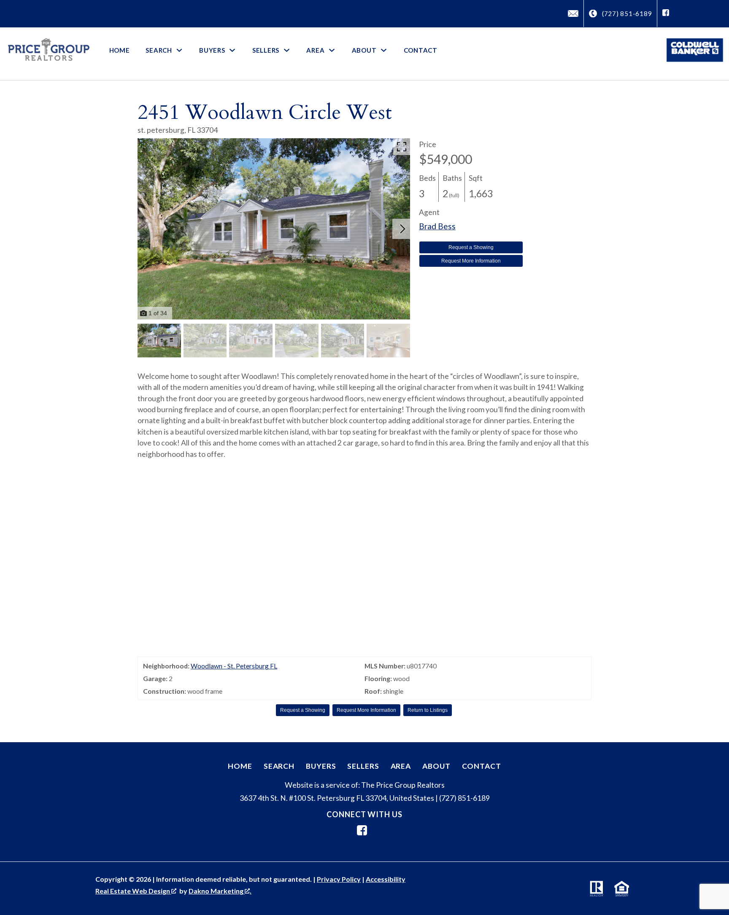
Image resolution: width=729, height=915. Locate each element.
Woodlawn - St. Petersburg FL (234, 666)
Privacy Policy (339, 879)
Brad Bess (437, 226)
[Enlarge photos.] (401, 146)
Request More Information (471, 261)
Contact (420, 50)
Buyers (321, 766)
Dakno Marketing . (220, 891)
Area (401, 766)
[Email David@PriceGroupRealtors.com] (573, 13)
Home (119, 50)
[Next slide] (402, 229)
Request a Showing (471, 247)
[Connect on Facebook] (665, 13)
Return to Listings (428, 710)
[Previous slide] (145, 229)
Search (279, 766)
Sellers (363, 766)
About (436, 766)
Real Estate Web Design (133, 891)
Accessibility (385, 879)
